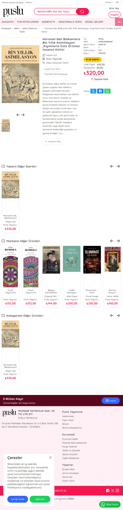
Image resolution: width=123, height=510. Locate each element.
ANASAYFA (8, 21)
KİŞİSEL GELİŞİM (94, 21)
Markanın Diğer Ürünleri (22, 241)
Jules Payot (71, 296)
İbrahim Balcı (68, 469)
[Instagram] (117, 490)
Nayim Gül (51, 55)
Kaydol (115, 14)
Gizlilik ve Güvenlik (71, 450)
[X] (112, 490)
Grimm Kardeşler (70, 473)
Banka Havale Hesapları (13, 2)
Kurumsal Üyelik (70, 439)
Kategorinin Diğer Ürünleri (24, 315)
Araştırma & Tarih (52, 69)
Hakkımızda (68, 416)
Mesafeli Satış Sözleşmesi (74, 442)
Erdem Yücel (68, 480)
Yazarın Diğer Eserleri (20, 166)
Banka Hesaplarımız (72, 427)
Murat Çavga (92, 296)
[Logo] (13, 11)
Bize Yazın (112, 504)
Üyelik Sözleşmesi (70, 458)
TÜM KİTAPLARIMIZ (28, 21)
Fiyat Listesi (68, 420)
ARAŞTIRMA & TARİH (70, 21)
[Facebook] (107, 490)
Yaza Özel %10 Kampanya (55, 74)
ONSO (71, 498)
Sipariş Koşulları (70, 454)
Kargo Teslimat (69, 446)
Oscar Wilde (112, 296)
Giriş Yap (114, 8)
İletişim (29, 2)
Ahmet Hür (67, 477)
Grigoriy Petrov (51, 296)
